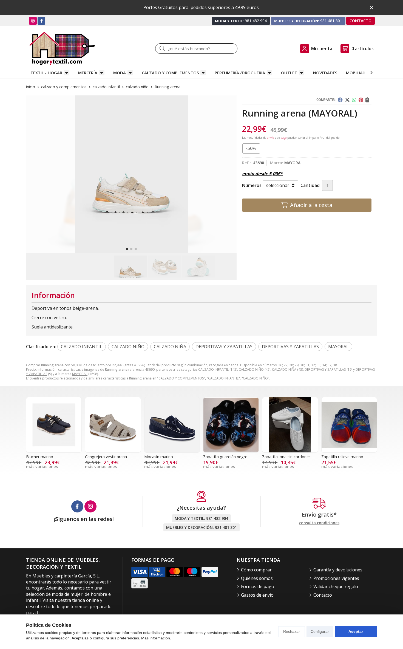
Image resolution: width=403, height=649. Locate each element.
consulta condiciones (319, 523)
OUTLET (289, 72)
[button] (127, 249)
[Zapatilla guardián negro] (231, 424)
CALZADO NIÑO (251, 369)
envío (270, 138)
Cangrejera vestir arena (106, 456)
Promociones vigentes (336, 578)
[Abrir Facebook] (41, 20)
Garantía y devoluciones (337, 570)
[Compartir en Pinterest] (361, 100)
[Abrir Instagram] (33, 20)
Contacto (322, 595)
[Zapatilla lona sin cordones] (289, 424)
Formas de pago (257, 586)
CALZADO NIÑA (284, 369)
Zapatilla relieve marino (342, 456)
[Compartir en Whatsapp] (354, 100)
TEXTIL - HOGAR (46, 72)
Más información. (156, 638)
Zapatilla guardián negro (225, 456)
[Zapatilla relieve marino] (349, 424)
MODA (119, 72)
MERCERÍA (87, 72)
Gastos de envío (257, 595)
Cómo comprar (256, 570)
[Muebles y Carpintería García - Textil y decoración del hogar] (62, 48)
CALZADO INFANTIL (213, 369)
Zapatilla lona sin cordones (286, 456)
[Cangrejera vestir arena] (112, 424)
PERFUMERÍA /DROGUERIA (240, 72)
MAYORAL (79, 374)
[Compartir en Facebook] (340, 100)
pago (283, 138)
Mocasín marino (158, 456)
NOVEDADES (325, 72)
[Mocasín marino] (172, 424)
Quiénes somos (257, 578)
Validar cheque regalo (335, 586)
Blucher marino (39, 456)
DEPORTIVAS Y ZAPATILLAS (325, 369)
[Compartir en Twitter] (347, 100)
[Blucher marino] (53, 424)
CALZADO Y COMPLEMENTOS (170, 72)
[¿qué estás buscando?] (196, 49)
